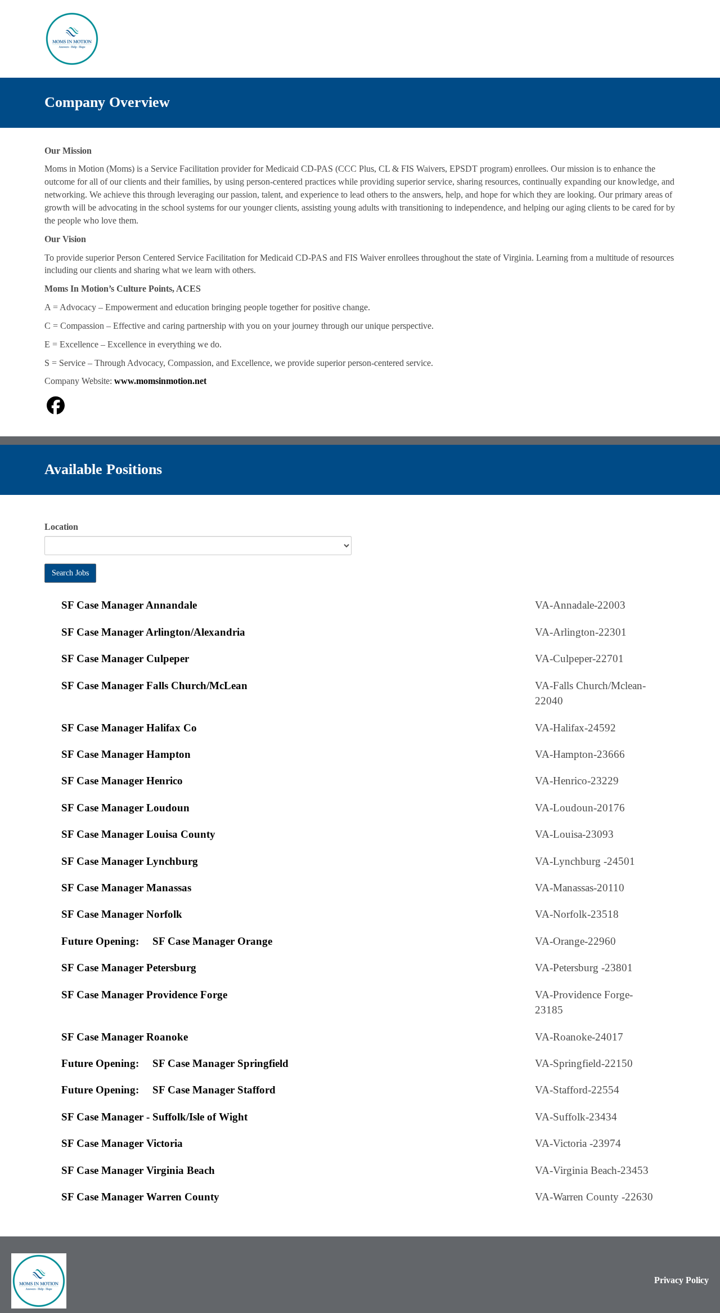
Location (61, 527)
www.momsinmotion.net (160, 381)
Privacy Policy (681, 1280)
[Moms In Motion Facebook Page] (55, 406)
